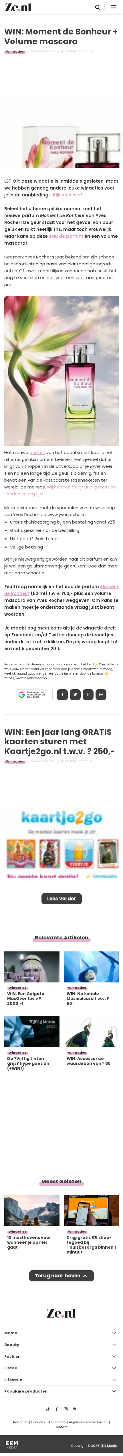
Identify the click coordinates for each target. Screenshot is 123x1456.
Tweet (75, 694)
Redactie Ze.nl (81, 51)
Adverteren (57, 1422)
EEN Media (108, 1445)
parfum (37, 452)
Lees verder (61, 898)
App (101, 694)
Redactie (20, 1422)
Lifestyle (13, 1379)
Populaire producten (25, 1391)
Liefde (10, 1368)
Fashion (12, 1356)
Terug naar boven (57, 1275)
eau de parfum (66, 236)
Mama (10, 1333)
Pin (88, 694)
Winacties (15, 51)
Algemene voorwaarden (88, 1422)
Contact (61, 1427)
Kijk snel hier (67, 195)
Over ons (38, 1422)
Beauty (11, 1344)
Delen (62, 694)
